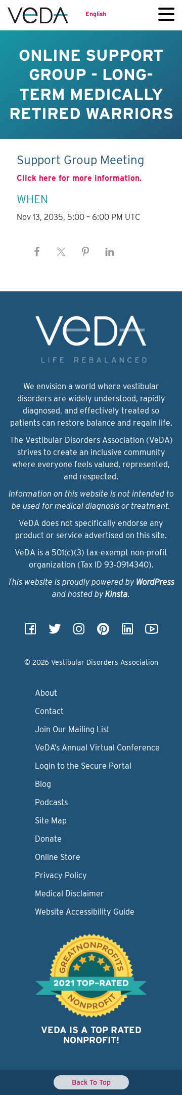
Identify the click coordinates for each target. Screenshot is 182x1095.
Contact (49, 711)
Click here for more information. (79, 178)
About (46, 693)
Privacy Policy (61, 875)
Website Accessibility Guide (84, 912)
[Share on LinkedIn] (110, 252)
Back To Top (91, 1082)
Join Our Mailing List (72, 729)
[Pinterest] (103, 632)
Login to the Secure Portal (83, 766)
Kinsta (116, 594)
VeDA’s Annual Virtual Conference (97, 747)
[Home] (38, 15)
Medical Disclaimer (69, 893)
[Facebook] (30, 632)
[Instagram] (79, 632)
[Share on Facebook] (37, 252)
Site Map (51, 820)
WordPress (155, 582)
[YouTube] (152, 632)
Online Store (57, 857)
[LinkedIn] (127, 632)
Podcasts (51, 802)
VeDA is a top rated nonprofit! (91, 1035)
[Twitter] (55, 632)
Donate (48, 839)
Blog (43, 784)
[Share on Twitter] (61, 252)
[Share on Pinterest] (85, 252)
